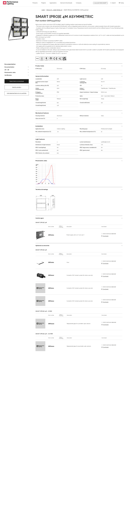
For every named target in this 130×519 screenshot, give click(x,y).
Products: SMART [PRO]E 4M (54, 10)
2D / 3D (7, 69)
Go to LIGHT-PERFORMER (100, 3)
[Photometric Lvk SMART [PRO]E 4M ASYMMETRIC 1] (46, 174)
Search (114, 3)
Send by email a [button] (16, 87)
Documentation (9, 67)
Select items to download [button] (16, 81)
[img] (37, 58)
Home (43, 10)
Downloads (105, 236)
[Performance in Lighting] (10, 3)
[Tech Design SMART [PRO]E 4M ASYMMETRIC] (46, 203)
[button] (35, 3)
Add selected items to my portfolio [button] (16, 93)
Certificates (8, 75)
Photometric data (10, 72)
